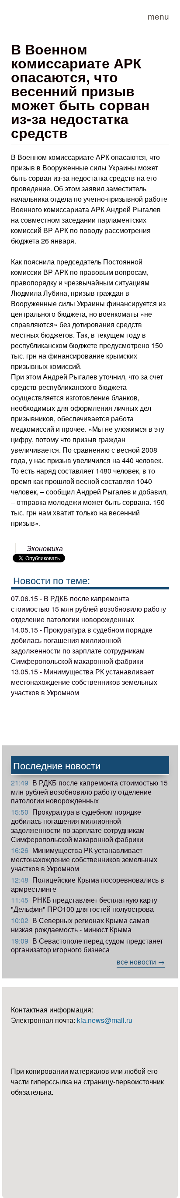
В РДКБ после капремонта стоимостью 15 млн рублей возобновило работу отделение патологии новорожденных (89, 792)
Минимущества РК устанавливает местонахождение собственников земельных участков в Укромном (84, 859)
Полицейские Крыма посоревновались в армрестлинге (87, 884)
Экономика (45, 548)
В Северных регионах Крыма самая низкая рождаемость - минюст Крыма (80, 924)
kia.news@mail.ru (104, 1020)
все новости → (141, 962)
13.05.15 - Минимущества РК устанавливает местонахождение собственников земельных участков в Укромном (84, 682)
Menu (158, 16)
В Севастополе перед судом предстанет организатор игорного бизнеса (87, 945)
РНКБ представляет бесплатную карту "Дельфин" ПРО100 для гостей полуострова (84, 904)
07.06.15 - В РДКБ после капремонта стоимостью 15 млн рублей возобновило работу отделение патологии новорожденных (88, 608)
